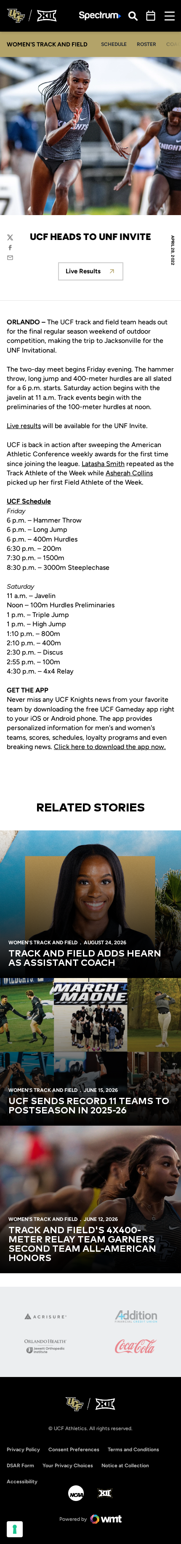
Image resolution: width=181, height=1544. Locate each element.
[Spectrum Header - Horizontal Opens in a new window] (100, 15)
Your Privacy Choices (68, 1466)
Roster (146, 44)
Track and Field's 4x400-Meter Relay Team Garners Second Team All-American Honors (82, 1244)
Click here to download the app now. (110, 747)
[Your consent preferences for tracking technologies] (15, 1529)
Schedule (114, 44)
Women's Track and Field (42, 943)
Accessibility (22, 1481)
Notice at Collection (125, 1466)
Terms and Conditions (133, 1449)
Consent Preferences (73, 1449)
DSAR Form (20, 1466)
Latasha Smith (103, 464)
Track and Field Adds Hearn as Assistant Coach (84, 958)
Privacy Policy (23, 1449)
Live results (24, 426)
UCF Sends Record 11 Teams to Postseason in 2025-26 (88, 1106)
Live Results (94, 273)
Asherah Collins (129, 473)
